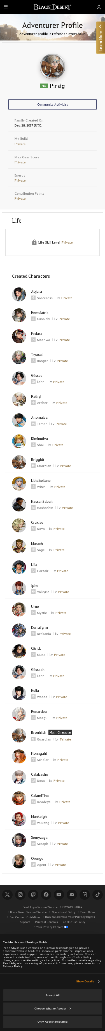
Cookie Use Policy (74, 921)
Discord (72, 895)
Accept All (53, 995)
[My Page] (98, 7)
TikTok (97, 895)
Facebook (46, 895)
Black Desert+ (85, 895)
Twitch (33, 895)
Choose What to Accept (50, 1008)
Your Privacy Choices (49, 926)
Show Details (85, 981)
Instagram (20, 895)
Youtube (59, 895)
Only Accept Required (52, 1021)
